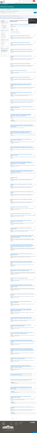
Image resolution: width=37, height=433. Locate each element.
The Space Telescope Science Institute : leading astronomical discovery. (21, 379)
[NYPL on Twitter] (31, 422)
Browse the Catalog (8, 9)
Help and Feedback (35, 432)
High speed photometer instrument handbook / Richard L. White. (20, 35)
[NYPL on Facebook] (30, 422)
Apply (4, 55)
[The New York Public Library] (2, 1)
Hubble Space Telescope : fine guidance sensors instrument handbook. (21, 49)
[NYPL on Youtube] (34, 422)
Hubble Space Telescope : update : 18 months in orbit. (18, 70)
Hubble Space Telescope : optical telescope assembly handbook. (20, 63)
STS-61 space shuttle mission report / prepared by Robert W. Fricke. (20, 213)
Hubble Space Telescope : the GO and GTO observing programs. (20, 77)
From (1, 52)
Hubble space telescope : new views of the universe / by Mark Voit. (20, 24)
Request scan (17, 31)
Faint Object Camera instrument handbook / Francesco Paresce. (20, 42)
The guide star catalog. (13, 177)
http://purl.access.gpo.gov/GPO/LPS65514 (15, 392)
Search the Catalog (3, 9)
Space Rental (11, 424)
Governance (16, 424)
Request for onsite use (13, 31)
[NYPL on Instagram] (32, 422)
